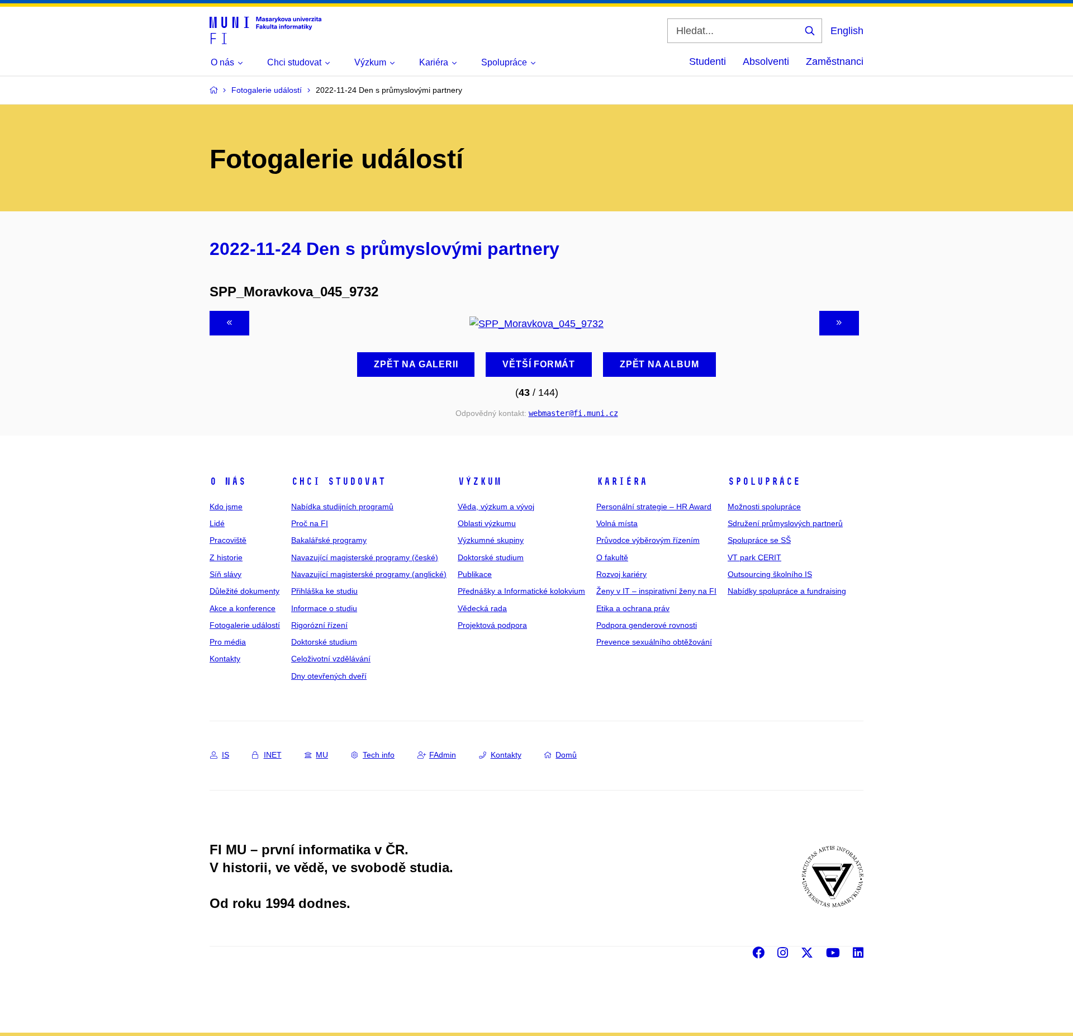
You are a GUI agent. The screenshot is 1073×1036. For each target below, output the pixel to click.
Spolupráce (764, 481)
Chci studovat (338, 481)
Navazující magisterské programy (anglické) (369, 574)
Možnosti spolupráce (764, 506)
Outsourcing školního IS (770, 574)
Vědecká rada (482, 608)
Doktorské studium (324, 641)
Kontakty (225, 658)
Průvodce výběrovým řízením (648, 540)
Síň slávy (225, 574)
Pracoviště (228, 540)
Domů (566, 754)
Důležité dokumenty (244, 590)
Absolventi (766, 61)
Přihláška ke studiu (324, 590)
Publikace (475, 574)
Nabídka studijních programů (342, 506)
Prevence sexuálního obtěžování (654, 641)
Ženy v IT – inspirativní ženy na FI (656, 590)
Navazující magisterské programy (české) (364, 557)
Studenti (707, 61)
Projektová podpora (492, 625)
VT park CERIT (754, 557)
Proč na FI (309, 523)
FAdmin (442, 754)
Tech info (379, 754)
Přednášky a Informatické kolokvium (521, 590)
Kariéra (621, 481)
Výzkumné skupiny (491, 540)
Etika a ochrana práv (633, 608)
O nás (228, 481)
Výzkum (479, 481)
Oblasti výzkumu (487, 523)
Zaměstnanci (834, 61)
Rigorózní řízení (319, 625)
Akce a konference (243, 608)
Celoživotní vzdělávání (331, 658)
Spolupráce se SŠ (759, 540)
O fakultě (612, 557)
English (846, 30)
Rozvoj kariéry (621, 574)
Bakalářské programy (329, 540)
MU (322, 754)
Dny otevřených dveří (329, 675)
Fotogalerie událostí (245, 625)
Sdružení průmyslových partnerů (785, 523)
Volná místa (617, 523)
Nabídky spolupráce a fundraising (787, 590)
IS (225, 754)
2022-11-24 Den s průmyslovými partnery (384, 249)
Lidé (217, 523)
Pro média (228, 641)
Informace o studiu (324, 608)
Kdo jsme (226, 506)
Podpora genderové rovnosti (646, 625)
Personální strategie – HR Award (653, 506)
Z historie (226, 557)
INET (273, 754)
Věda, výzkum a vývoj (496, 506)
